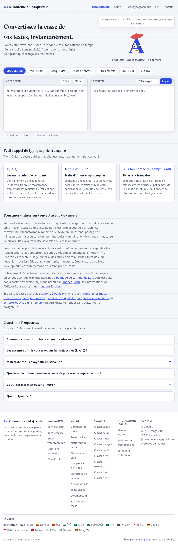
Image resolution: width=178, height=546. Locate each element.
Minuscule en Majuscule (25, 7)
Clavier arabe (102, 426)
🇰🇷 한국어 (51, 530)
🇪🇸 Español (42, 524)
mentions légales (49, 286)
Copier (166, 81)
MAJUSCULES (14, 71)
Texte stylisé (78, 489)
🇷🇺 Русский (123, 524)
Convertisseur (101, 7)
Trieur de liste (79, 437)
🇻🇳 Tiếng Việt (83, 530)
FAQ (157, 7)
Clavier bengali (103, 444)
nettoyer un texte (33, 298)
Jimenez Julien (71, 282)
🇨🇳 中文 (56, 524)
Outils (117, 7)
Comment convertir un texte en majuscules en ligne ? (44, 339)
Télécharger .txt (147, 81)
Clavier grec (101, 456)
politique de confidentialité (73, 278)
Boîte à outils (55, 432)
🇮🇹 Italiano (65, 530)
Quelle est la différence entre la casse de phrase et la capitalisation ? (54, 373)
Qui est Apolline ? (19, 396)
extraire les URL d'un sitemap (22, 302)
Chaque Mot (58, 71)
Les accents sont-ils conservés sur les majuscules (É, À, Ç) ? (47, 350)
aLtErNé (146, 71)
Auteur (169, 7)
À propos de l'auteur (153, 443)
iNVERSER (128, 71)
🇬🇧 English (26, 524)
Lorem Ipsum (79, 495)
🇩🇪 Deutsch (153, 524)
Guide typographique (138, 7)
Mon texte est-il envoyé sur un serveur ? (34, 362)
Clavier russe (101, 432)
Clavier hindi (101, 438)
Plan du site (54, 459)
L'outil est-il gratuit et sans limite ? (31, 385)
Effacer (79, 81)
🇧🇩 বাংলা (110, 524)
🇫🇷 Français (10, 524)
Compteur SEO (79, 484)
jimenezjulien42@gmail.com (158, 439)
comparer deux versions (93, 298)
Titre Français (107, 71)
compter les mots (94, 293)
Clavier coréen (102, 450)
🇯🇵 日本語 (138, 524)
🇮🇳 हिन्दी (67, 524)
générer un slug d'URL (61, 298)
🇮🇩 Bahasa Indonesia (15, 530)
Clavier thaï (100, 472)
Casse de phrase (82, 71)
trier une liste (12, 298)
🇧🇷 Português (95, 524)
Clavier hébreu (102, 478)
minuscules (36, 71)
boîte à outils (52, 293)
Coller (65, 81)
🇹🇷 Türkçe (37, 530)
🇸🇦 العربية (79, 524)
